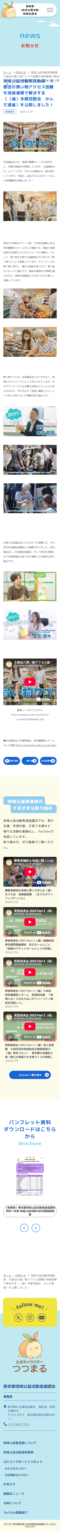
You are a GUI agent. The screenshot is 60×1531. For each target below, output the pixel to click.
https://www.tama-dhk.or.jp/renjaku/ (36, 745)
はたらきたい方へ (15, 1468)
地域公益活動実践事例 (18, 1452)
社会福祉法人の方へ (17, 1475)
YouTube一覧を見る (30, 1075)
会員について (12, 1503)
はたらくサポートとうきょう (22, 1462)
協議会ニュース (13, 1494)
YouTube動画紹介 (15, 1512)
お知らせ (20, 72)
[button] (24, 1228)
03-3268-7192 (18, 1424)
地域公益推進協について (19, 1443)
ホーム (7, 72)
